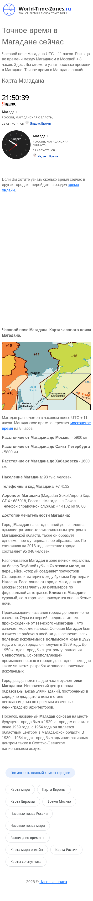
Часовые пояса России (29, 813)
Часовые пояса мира (27, 825)
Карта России (66, 849)
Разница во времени (27, 837)
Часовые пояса (53, 882)
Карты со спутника (25, 861)
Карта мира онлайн (26, 849)
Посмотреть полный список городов (40, 772)
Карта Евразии (22, 801)
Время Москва (59, 801)
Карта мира (20, 789)
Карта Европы (54, 789)
